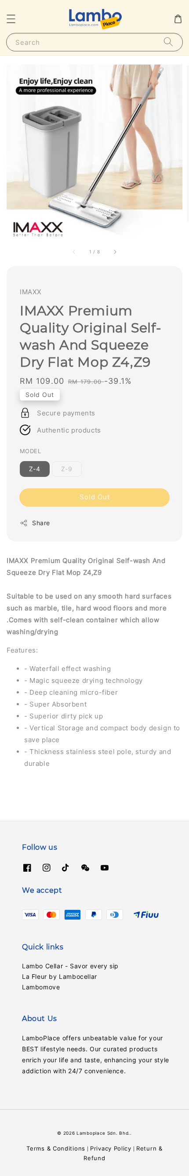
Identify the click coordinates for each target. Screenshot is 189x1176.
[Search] (168, 42)
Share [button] (41, 523)
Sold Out (95, 497)
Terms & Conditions (55, 1148)
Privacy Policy (110, 1148)
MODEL (30, 451)
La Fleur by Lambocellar (59, 976)
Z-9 (67, 469)
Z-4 (34, 469)
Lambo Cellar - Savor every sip (70, 966)
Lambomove (41, 987)
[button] (11, 19)
